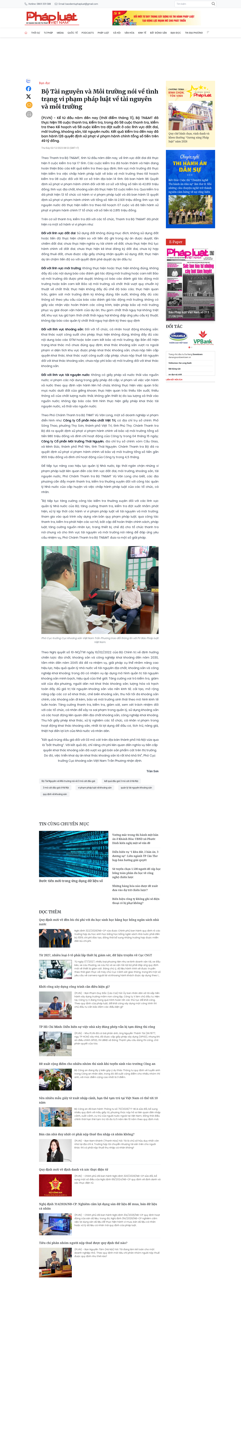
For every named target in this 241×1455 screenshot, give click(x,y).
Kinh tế (142, 32)
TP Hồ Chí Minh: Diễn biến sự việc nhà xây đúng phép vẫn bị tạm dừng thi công (97, 1027)
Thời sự (35, 32)
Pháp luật (103, 32)
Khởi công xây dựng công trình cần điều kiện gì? (74, 987)
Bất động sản (158, 32)
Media (60, 32)
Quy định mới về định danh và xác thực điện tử (73, 1169)
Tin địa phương (194, 32)
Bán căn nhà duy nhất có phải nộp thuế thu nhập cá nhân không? (86, 1134)
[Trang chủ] (26, 33)
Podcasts (88, 32)
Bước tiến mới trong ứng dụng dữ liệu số (71, 881)
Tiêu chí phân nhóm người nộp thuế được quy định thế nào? (83, 1243)
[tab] (189, 347)
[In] (29, 114)
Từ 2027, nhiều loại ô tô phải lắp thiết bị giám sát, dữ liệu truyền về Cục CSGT (95, 955)
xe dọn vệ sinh (175, 374)
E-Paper (175, 242)
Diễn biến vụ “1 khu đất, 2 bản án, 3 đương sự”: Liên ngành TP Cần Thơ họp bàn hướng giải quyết (135, 856)
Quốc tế (73, 32)
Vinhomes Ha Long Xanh (180, 363)
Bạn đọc (176, 32)
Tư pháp (48, 32)
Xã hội (116, 32)
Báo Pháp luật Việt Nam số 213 (189, 312)
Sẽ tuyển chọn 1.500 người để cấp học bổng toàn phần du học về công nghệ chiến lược (136, 873)
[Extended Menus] (208, 32)
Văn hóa (129, 32)
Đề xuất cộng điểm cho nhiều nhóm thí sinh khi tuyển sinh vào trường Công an (97, 1064)
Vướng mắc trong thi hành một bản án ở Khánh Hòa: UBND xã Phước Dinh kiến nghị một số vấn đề (135, 839)
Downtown (197, 354)
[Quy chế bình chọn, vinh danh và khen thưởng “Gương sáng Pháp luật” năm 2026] (190, 115)
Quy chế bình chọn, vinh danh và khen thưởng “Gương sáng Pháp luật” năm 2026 (189, 137)
